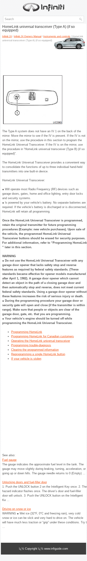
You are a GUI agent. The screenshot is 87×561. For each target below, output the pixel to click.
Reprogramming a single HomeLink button (38, 354)
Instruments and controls (56, 36)
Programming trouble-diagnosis (31, 345)
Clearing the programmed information (35, 349)
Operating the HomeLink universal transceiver (40, 340)
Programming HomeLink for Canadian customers (42, 336)
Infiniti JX (7, 36)
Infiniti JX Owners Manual (27, 36)
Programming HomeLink (26, 332)
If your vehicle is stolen (26, 358)
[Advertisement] (43, 56)
